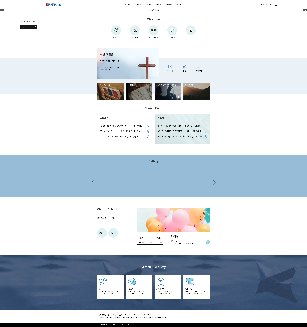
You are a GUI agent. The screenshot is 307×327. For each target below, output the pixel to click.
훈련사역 (158, 5)
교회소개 (127, 5)
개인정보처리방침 (103, 324)
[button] (93, 182)
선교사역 (169, 5)
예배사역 (138, 5)
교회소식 (179, 5)
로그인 (270, 4)
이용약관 (114, 324)
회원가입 (262, 4)
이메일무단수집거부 (126, 324)
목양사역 (148, 5)
